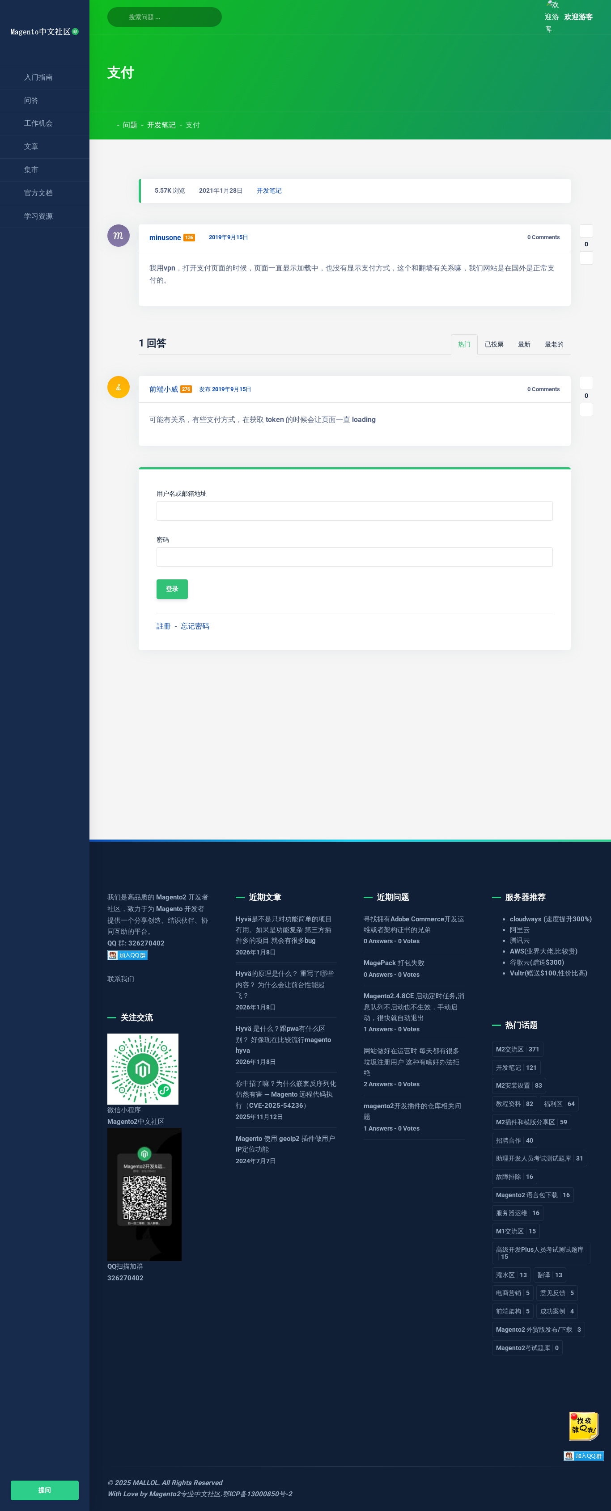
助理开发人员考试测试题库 (539, 1158)
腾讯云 (520, 941)
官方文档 (38, 193)
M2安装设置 (519, 1085)
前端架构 (513, 1311)
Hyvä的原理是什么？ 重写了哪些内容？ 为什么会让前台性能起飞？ (285, 985)
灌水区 (511, 1275)
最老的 (554, 344)
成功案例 (557, 1311)
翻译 (550, 1275)
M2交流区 (517, 1049)
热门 (464, 344)
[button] (528, 17)
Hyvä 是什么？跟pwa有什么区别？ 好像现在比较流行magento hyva (283, 1040)
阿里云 (520, 930)
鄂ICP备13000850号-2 (257, 1494)
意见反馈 (557, 1292)
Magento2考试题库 (527, 1347)
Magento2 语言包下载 (533, 1195)
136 (189, 238)
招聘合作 (514, 1140)
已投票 (494, 344)
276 (186, 389)
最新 (524, 344)
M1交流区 (516, 1231)
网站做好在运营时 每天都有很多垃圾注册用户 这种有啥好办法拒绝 (411, 1062)
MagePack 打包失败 (394, 963)
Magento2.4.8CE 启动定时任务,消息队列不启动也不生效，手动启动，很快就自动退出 (414, 1007)
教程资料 (514, 1103)
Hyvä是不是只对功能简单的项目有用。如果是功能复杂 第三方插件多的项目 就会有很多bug (284, 930)
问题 (130, 125)
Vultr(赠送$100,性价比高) (548, 973)
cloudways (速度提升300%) (551, 919)
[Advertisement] (350, 737)
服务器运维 (517, 1212)
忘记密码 (195, 626)
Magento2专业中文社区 (185, 1494)
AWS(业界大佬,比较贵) (543, 951)
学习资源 (38, 216)
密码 (163, 540)
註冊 (164, 626)
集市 (31, 169)
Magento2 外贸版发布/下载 (538, 1329)
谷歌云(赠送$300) (537, 962)
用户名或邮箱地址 (182, 494)
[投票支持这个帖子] (586, 231)
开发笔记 (161, 125)
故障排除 (514, 1176)
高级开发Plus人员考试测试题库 (540, 1253)
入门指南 (38, 77)
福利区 (559, 1103)
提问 (44, 1490)
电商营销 (513, 1292)
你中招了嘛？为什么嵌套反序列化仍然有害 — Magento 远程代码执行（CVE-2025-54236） (286, 1095)
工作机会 (38, 123)
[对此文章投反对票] (586, 258)
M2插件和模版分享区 (531, 1122)
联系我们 (120, 979)
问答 (31, 100)
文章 (31, 146)
